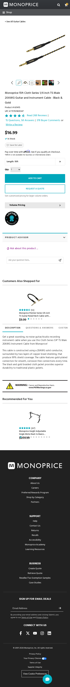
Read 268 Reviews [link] (37, 116)
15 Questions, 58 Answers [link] (20, 120)
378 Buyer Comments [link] (48, 120)
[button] (66, 5)
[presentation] (12, 328)
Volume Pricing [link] (17, 205)
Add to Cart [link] (35, 178)
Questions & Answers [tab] (39, 328)
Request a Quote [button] (35, 189)
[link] (7, 12)
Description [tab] (13, 328)
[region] (35, 255)
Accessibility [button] (35, 540)
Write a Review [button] (14, 125)
